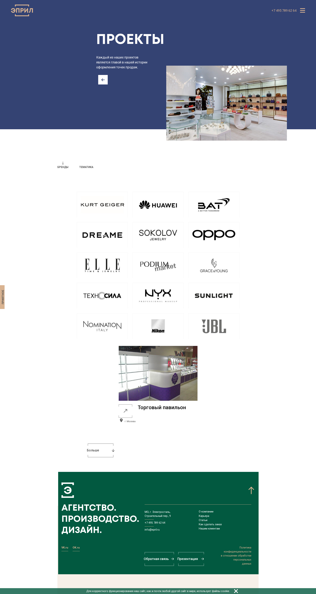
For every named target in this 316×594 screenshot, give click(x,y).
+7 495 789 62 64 (284, 10)
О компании (206, 511)
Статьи (203, 520)
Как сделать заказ (210, 524)
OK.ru (76, 547)
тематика (86, 167)
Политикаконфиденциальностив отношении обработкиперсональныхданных (236, 555)
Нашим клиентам (209, 528)
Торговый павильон (162, 407)
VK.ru (64, 547)
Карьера (204, 516)
